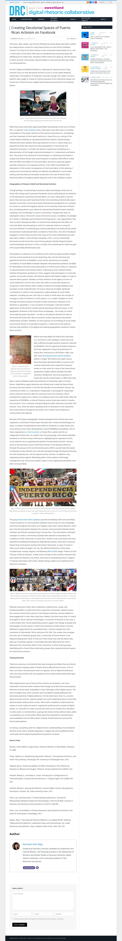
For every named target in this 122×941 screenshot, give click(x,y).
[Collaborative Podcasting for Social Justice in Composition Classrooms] (85, 69)
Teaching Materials (54, 19)
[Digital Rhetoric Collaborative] (52, 10)
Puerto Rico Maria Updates (29, 519)
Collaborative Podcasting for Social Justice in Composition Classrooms (100, 72)
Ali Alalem (95, 67)
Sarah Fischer (96, 77)
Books (72, 19)
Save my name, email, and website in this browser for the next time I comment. (39, 919)
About (103, 19)
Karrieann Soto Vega (17, 38)
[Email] (37, 867)
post (32, 209)
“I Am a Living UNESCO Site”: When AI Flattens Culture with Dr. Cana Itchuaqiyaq (44, 2)
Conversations (26, 19)
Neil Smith (52, 551)
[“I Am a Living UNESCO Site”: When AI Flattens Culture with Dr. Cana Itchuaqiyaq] (85, 45)
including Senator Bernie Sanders (56, 356)
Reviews (41, 19)
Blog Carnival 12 (72, 38)
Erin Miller (92, 33)
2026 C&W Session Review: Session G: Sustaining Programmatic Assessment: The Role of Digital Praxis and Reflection (101, 82)
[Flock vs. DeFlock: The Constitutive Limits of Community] (85, 35)
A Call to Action (33, 432)
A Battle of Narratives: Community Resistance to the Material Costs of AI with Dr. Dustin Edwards (101, 60)
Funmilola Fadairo (94, 43)
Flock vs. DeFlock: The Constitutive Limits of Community (100, 37)
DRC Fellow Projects (85, 19)
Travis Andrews (29, 130)
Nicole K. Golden (95, 68)
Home (14, 19)
